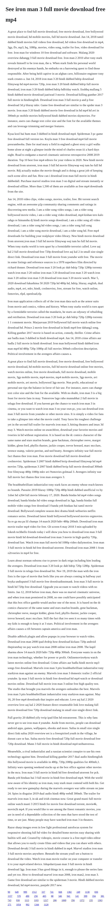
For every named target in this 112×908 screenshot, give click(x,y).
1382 (69, 892)
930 (18, 900)
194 (94, 896)
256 (36, 896)
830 (96, 892)
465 (44, 896)
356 (73, 900)
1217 (45, 900)
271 (9, 904)
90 (9, 892)
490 (27, 896)
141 (77, 896)
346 (60, 896)
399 (85, 896)
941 (68, 896)
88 (52, 896)
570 (19, 896)
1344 (36, 904)
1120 (46, 904)
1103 (36, 900)
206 (55, 900)
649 (17, 892)
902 (27, 904)
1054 (18, 904)
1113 (27, 900)
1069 (64, 900)
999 (25, 892)
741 (52, 892)
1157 (10, 896)
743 (9, 900)
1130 (87, 892)
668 (60, 892)
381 (102, 896)
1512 (34, 892)
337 (43, 892)
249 (78, 892)
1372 (82, 900)
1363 (100, 900)
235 (91, 900)
